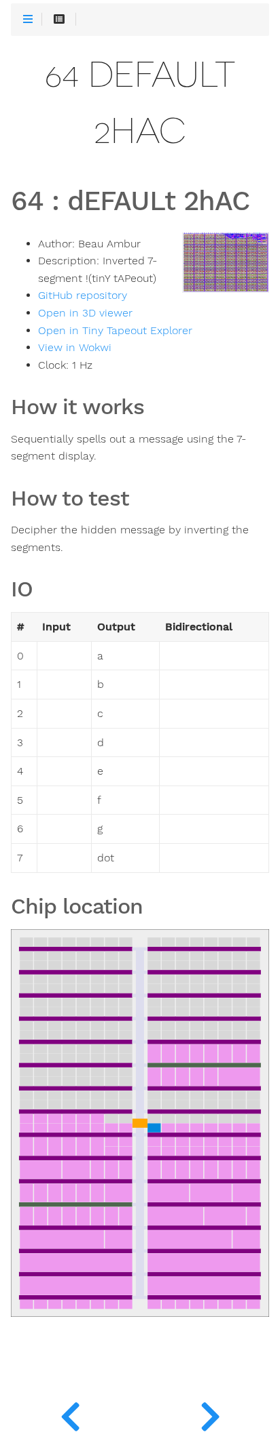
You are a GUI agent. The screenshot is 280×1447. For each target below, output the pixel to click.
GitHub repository (82, 295)
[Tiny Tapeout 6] (210, 1413)
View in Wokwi (74, 348)
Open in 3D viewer (85, 313)
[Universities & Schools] (70, 1413)
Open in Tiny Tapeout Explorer (115, 331)
